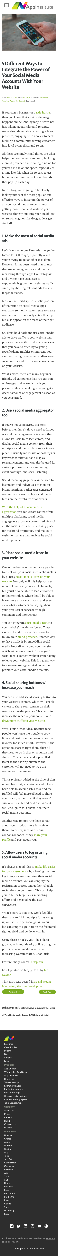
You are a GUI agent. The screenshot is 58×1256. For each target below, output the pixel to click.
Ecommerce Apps (12, 1086)
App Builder (10, 1069)
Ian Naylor (26, 97)
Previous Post (14, 991)
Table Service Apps (13, 1103)
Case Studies (10, 1047)
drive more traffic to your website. (24, 721)
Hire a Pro (9, 1079)
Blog (6, 1054)
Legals (7, 1121)
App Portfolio (11, 1075)
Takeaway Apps (11, 1082)
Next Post (47, 992)
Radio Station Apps (13, 1089)
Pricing (7, 1051)
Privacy (8, 1128)
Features (8, 1044)
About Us (9, 1110)
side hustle (43, 112)
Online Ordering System (16, 1099)
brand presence (27, 637)
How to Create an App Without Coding (8, 1142)
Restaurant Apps (12, 1093)
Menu (6, 5)
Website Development (17, 101)
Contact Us (9, 1124)
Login (6, 1061)
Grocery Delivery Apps (15, 1096)
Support (8, 1057)
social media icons (37, 623)
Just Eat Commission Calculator (10, 1162)
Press (7, 1114)
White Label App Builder (16, 1072)
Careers (8, 1117)
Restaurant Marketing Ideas (9, 1196)
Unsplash (37, 962)
